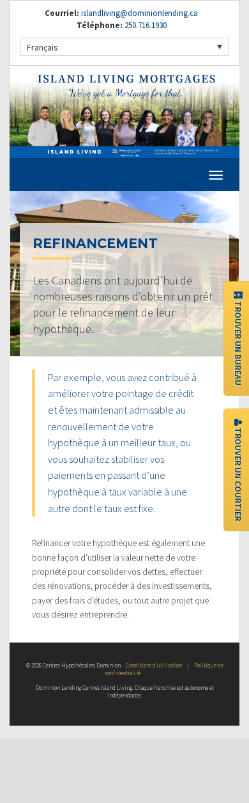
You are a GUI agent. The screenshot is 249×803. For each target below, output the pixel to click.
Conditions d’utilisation (154, 665)
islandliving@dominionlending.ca (139, 13)
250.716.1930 (145, 25)
